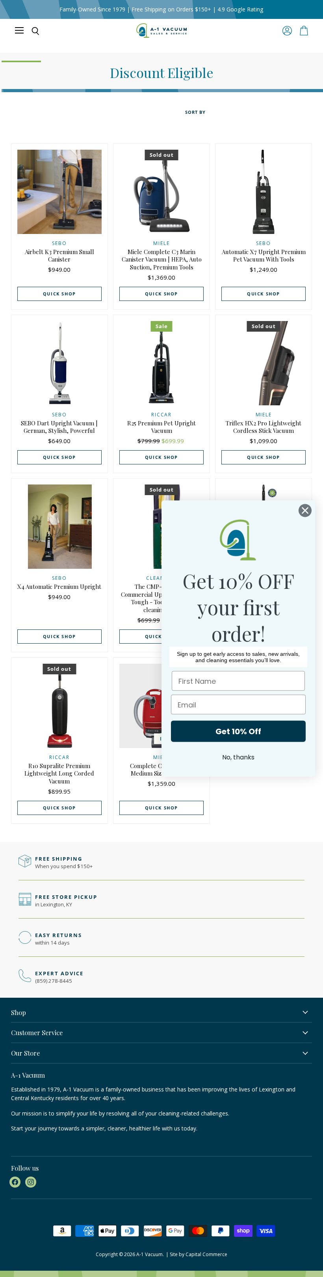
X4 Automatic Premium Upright (59, 586)
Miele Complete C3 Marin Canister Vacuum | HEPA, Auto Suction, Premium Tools (162, 259)
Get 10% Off (238, 731)
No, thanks (238, 757)
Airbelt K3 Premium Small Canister (59, 256)
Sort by (195, 112)
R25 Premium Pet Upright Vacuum (161, 427)
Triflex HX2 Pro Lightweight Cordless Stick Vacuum (263, 427)
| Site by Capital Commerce (196, 1254)
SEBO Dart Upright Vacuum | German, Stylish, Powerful (59, 427)
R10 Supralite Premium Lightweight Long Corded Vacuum (59, 773)
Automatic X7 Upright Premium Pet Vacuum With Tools (264, 256)
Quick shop (59, 294)
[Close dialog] (305, 511)
